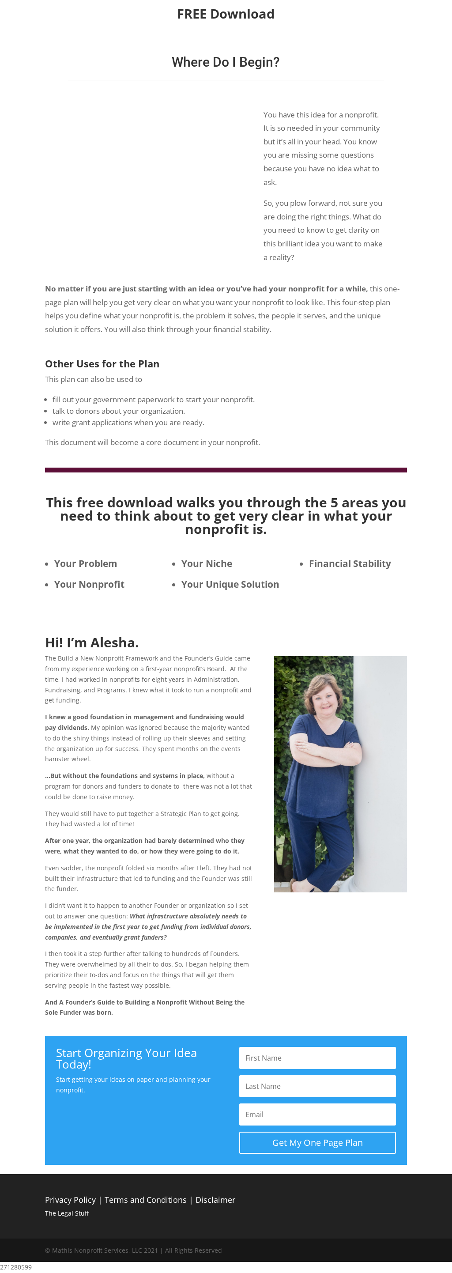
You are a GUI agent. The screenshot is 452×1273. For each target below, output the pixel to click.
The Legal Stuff (67, 1213)
